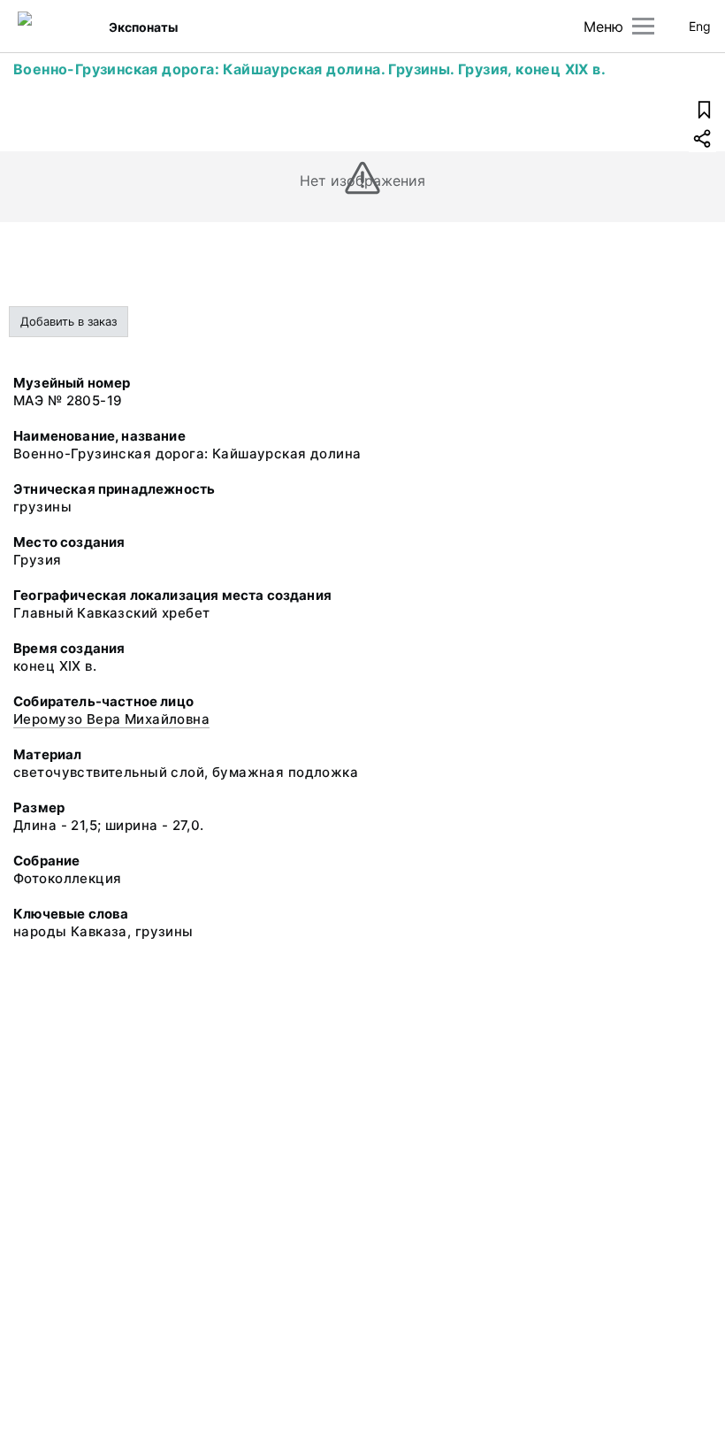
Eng (700, 26)
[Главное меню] (643, 26)
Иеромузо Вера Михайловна (111, 719)
